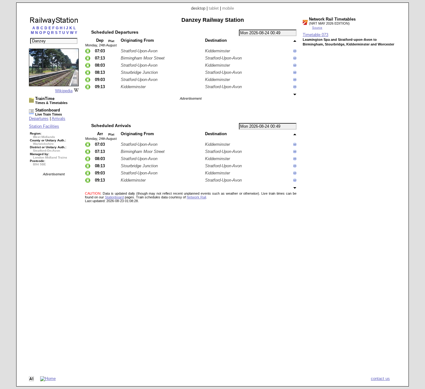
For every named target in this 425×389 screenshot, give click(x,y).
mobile (228, 8)
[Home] (48, 378)
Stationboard (114, 197)
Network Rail (196, 197)
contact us (380, 378)
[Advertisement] (54, 269)
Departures (39, 118)
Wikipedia (63, 90)
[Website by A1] (31, 379)
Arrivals (58, 118)
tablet (214, 8)
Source (317, 27)
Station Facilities (44, 126)
